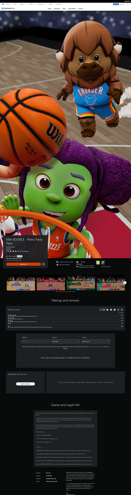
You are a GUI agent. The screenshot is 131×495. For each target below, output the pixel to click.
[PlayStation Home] (3, 4)
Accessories (41, 4)
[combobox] (35, 341)
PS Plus (31, 4)
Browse (81, 8)
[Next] (124, 282)
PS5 (15, 4)
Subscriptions (72, 8)
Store (7, 4)
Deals (64, 8)
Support (59, 4)
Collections (57, 8)
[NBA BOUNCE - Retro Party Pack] (21, 283)
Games (22, 4)
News (50, 4)
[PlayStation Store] (8, 8)
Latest (49, 8)
